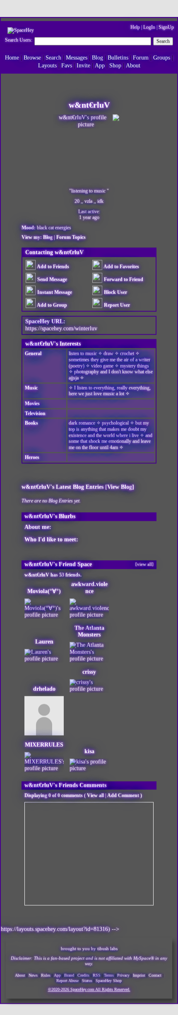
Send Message (51, 278)
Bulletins (118, 57)
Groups (161, 57)
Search (163, 40)
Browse (32, 57)
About (133, 65)
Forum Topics (71, 236)
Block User (115, 291)
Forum (141, 57)
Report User (116, 304)
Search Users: (18, 39)
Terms (109, 974)
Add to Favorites (121, 266)
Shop (115, 65)
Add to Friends (52, 266)
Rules (46, 974)
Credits (83, 974)
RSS (97, 974)
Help (135, 26)
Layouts (47, 65)
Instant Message (54, 291)
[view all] (144, 562)
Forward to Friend (123, 278)
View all (95, 794)
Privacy (123, 974)
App (100, 65)
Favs (66, 65)
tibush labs (107, 947)
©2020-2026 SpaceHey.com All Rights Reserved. (89, 989)
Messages (76, 57)
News (33, 974)
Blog (97, 57)
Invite (83, 65)
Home (12, 57)
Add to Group (51, 304)
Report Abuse (67, 980)
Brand (69, 974)
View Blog (119, 485)
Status (87, 980)
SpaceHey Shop (109, 980)
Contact (155, 974)
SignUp (166, 26)
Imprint (139, 974)
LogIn (149, 26)
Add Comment (123, 794)
